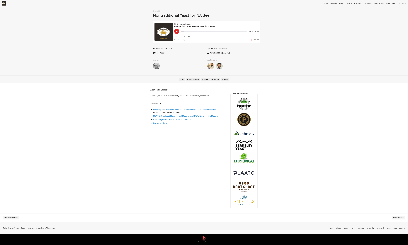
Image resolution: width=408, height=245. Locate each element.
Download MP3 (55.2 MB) (219, 53)
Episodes (333, 3)
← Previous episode (11, 218)
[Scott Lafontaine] (219, 66)
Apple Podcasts (194, 79)
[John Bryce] (156, 66)
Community (368, 3)
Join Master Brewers (161, 123)
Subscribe (402, 3)
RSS (183, 79)
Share (226, 79)
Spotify (206, 79)
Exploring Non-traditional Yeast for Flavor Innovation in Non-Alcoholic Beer (185, 109)
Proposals (357, 3)
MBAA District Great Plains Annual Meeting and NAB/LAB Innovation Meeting (185, 116)
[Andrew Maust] (210, 66)
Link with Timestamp (218, 48)
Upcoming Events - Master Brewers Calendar (172, 119)
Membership (379, 3)
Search (349, 3)
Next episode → (398, 218)
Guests (341, 3)
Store (388, 3)
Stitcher (216, 79)
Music (394, 3)
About (326, 3)
